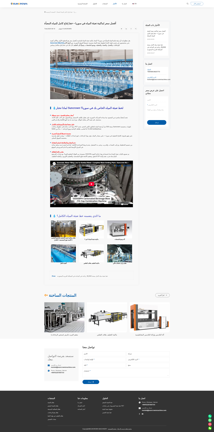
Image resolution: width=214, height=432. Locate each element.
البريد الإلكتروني (133, 359)
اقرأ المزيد (162, 295)
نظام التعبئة (51, 402)
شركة (130, 354)
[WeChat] (210, 428)
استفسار (86, 371)
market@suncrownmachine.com (156, 79)
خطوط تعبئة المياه (107, 409)
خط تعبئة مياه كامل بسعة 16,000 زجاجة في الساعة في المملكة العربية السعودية (82, 276)
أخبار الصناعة (81, 409)
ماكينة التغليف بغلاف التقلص (107, 335)
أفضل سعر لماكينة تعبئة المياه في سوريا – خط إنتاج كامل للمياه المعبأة (156, 33)
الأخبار (115, 4)
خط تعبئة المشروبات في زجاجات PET (113, 406)
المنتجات (105, 4)
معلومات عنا (83, 398)
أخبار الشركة (81, 406)
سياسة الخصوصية (112, 429)
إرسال (156, 122)
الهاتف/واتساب (88, 359)
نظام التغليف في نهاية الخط (55, 416)
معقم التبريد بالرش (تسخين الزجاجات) (64, 335)
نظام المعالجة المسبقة (54, 409)
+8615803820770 (153, 72)
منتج (129, 365)
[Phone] (210, 416)
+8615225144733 (57, 372)
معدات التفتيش (52, 419)
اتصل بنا (124, 4)
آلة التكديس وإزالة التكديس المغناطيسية (149, 335)
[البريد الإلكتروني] (210, 424)
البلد (85, 365)
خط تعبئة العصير (107, 412)
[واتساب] (210, 420)
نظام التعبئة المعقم (53, 406)
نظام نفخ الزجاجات (53, 412)
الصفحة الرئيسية (82, 4)
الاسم (85, 354)
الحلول (95, 4)
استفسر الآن (197, 4)
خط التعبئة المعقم (107, 402)
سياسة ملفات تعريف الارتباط (124, 429)
